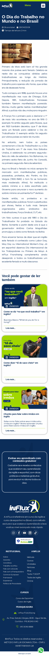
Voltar (10, 162)
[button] (43, 6)
